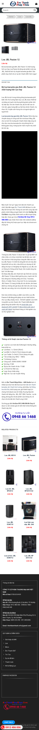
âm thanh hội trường (15, 387)
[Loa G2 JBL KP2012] (10, 477)
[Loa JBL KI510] (10, 443)
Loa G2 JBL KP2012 (10, 490)
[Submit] (35, 10)
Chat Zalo (8, 722)
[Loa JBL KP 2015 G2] (29, 544)
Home (11, 17)
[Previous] (5, 32)
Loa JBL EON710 (10, 523)
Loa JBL (29, 17)
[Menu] (3, 3)
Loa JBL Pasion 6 (29, 456)
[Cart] (36, 3)
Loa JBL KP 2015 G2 (29, 557)
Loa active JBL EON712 (10, 557)
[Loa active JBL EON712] (10, 544)
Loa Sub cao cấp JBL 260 (29, 523)
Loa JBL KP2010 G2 (29, 490)
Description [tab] (6, 82)
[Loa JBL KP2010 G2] (29, 477)
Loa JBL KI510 (10, 455)
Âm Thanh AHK (20, 207)
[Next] (34, 32)
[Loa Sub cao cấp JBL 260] (29, 510)
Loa (19, 17)
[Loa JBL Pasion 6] (29, 443)
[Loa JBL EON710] (10, 510)
